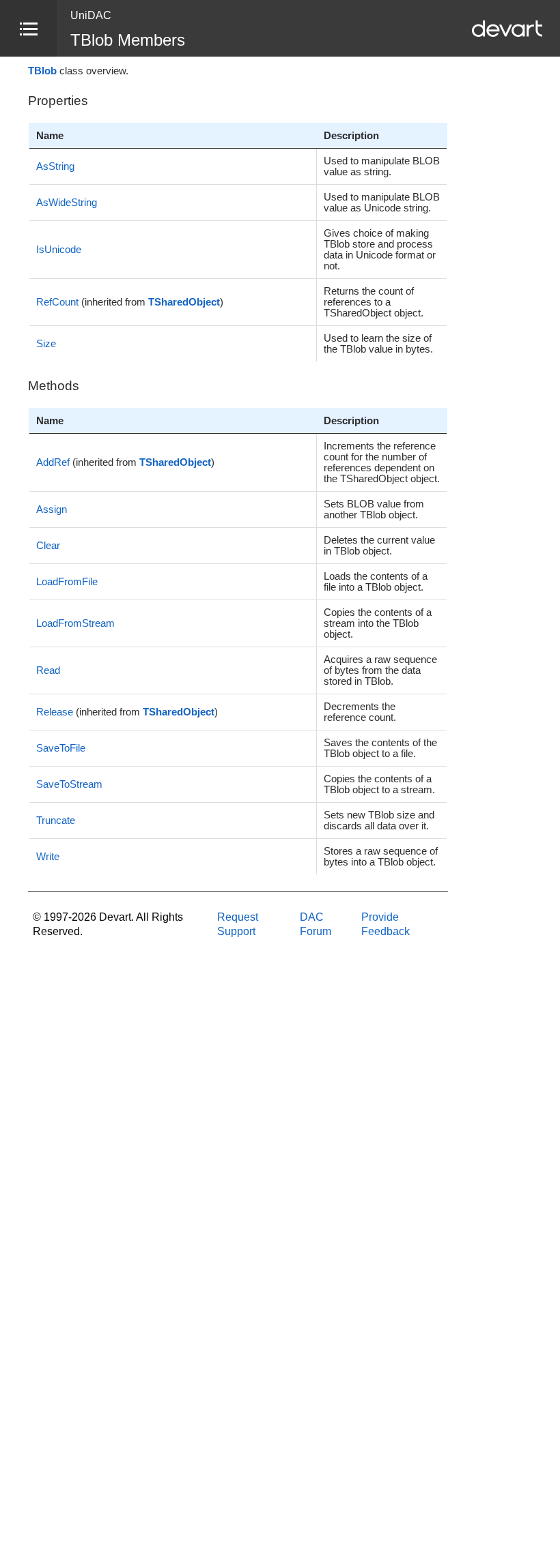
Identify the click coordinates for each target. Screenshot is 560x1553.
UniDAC (90, 15)
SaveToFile (60, 748)
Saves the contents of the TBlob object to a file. (380, 748)
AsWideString (66, 202)
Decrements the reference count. (360, 712)
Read (48, 670)
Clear (48, 545)
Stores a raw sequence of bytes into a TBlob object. (381, 857)
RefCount (57, 302)
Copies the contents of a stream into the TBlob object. (378, 623)
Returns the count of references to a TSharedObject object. (373, 302)
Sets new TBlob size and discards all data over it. (379, 820)
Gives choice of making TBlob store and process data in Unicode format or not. (380, 249)
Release (54, 712)
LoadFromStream (75, 623)
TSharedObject (184, 302)
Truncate (55, 820)
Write (47, 856)
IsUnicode (58, 249)
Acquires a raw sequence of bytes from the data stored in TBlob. (380, 670)
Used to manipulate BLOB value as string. (382, 166)
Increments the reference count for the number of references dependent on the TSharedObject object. (382, 462)
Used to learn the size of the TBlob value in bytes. (378, 344)
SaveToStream (69, 784)
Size (46, 343)
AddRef (53, 462)
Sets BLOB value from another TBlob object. (374, 509)
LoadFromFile (67, 581)
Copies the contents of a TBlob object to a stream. (379, 784)
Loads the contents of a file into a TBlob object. (376, 582)
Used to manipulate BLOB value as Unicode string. (382, 202)
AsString (55, 166)
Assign (51, 509)
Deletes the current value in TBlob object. (379, 546)
